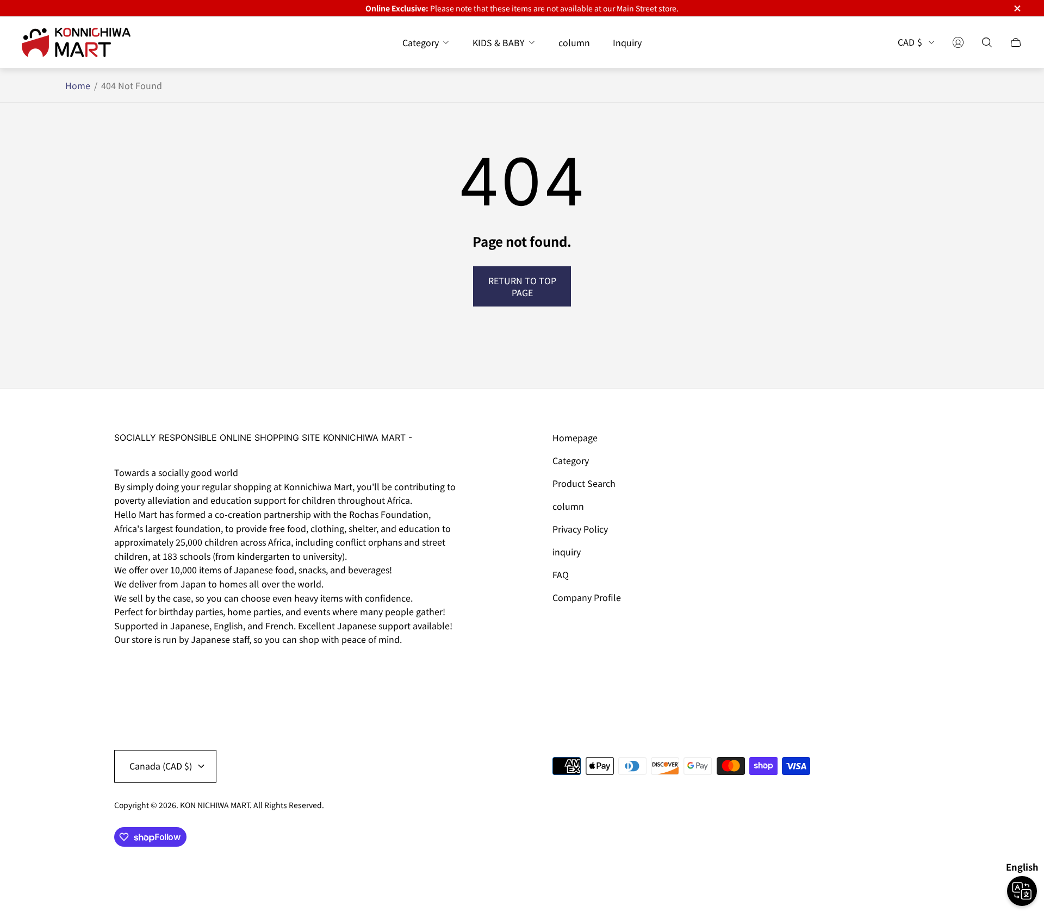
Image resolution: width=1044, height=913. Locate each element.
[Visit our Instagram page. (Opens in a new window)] (126, 670)
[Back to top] (918, 869)
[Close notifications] (1017, 8)
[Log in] (958, 42)
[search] (987, 42)
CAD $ (910, 42)
